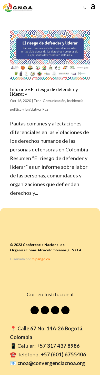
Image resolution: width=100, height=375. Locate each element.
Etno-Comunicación (49, 100)
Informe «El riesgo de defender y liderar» (44, 92)
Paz (45, 109)
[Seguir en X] (65, 310)
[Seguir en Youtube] (35, 310)
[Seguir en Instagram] (55, 310)
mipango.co (41, 259)
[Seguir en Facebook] (45, 310)
